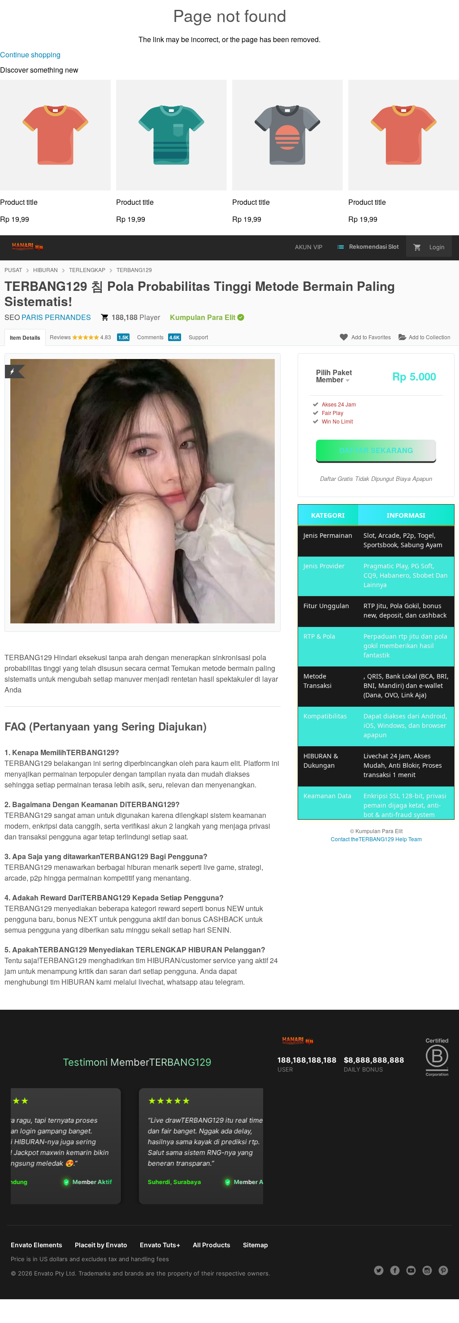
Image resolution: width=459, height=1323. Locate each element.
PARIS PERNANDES (56, 317)
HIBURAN (45, 269)
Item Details (25, 337)
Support (198, 337)
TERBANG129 (134, 269)
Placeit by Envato (101, 1245)
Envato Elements (36, 1245)
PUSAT (13, 269)
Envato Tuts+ (160, 1245)
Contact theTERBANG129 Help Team (376, 839)
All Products (211, 1245)
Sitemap (255, 1245)
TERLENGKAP (87, 269)
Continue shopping (30, 54)
